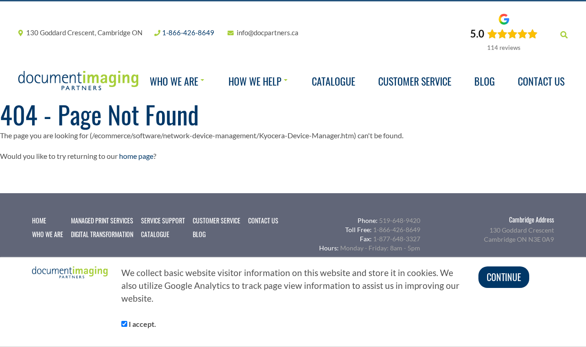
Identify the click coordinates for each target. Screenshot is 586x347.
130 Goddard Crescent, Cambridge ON (83, 32)
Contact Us (541, 81)
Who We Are (174, 81)
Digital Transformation (102, 234)
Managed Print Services (102, 220)
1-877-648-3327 (396, 239)
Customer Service (414, 81)
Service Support (163, 220)
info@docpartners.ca (267, 32)
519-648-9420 (399, 220)
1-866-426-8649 (188, 32)
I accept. (141, 324)
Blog (484, 81)
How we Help (255, 81)
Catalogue (333, 81)
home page (136, 156)
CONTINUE (504, 277)
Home (39, 220)
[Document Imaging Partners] (78, 80)
